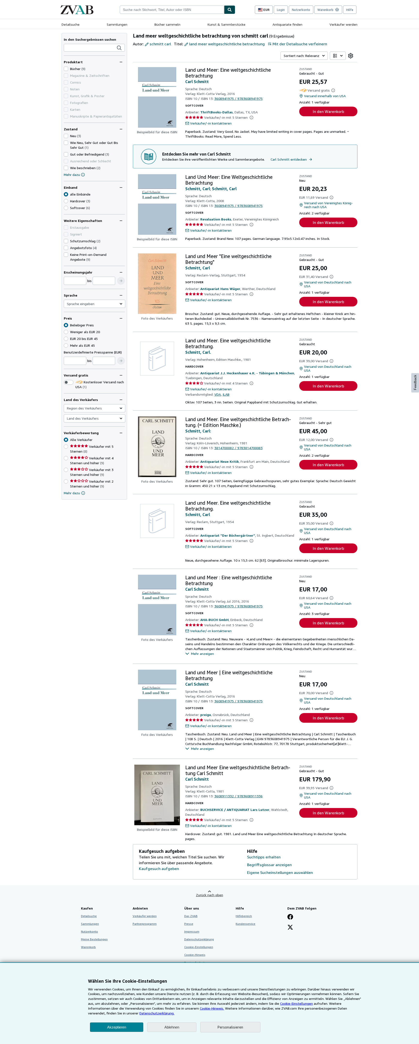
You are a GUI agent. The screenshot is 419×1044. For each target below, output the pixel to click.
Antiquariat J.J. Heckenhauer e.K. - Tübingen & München (247, 373)
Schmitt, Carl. (198, 352)
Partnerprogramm (145, 924)
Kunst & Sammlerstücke (226, 24)
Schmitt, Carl (197, 188)
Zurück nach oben (209, 895)
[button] (119, 48)
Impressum (191, 931)
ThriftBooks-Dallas (216, 112)
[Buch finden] (229, 10)
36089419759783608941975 (238, 98)
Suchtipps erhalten (264, 857)
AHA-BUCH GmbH (214, 620)
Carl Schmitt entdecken (289, 159)
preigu (205, 715)
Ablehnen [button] (171, 1027)
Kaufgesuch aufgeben (159, 868)
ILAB (226, 394)
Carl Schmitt (197, 81)
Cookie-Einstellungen (296, 1003)
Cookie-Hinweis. (212, 1008)
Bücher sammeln (167, 24)
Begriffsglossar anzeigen (269, 864)
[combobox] (172, 10)
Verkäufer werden (343, 24)
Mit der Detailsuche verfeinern (300, 43)
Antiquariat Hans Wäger (220, 289)
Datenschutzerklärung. (156, 1013)
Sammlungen (117, 24)
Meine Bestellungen (94, 939)
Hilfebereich (244, 916)
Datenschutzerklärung (199, 939)
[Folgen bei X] (290, 927)
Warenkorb (88, 947)
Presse (188, 924)
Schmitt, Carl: (198, 431)
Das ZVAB (191, 916)
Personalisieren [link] (230, 1027)
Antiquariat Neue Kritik (219, 461)
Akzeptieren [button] (116, 1027)
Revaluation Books (215, 219)
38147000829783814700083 (238, 448)
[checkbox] (66, 69)
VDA (217, 394)
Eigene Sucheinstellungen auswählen (280, 872)
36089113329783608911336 (238, 796)
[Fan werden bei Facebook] (290, 917)
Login (281, 10)
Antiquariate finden (287, 24)
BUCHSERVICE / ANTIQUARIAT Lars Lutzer (234, 810)
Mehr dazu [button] (72, 493)
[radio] (66, 201)
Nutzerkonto (301, 10)
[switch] (68, 382)
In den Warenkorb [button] (328, 111)
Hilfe (349, 10)
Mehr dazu (72, 175)
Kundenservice (245, 924)
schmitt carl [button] (160, 43)
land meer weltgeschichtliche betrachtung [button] (227, 43)
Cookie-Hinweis (194, 955)
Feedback (415, 382)
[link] (351, 56)
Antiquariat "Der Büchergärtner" (227, 535)
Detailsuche (71, 24)
